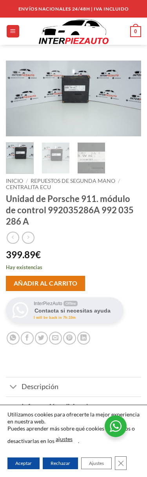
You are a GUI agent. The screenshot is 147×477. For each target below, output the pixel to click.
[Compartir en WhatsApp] (13, 338)
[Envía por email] (55, 338)
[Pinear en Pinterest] (69, 338)
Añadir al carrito (46, 283)
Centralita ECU (28, 187)
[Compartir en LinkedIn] (83, 338)
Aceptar (23, 463)
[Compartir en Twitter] (41, 338)
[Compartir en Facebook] (27, 338)
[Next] (129, 98)
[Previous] (18, 98)
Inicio (14, 181)
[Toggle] (13, 387)
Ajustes (96, 463)
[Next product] (13, 238)
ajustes (64, 439)
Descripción (40, 386)
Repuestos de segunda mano (73, 181)
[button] (13, 31)
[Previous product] (28, 238)
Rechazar (60, 463)
